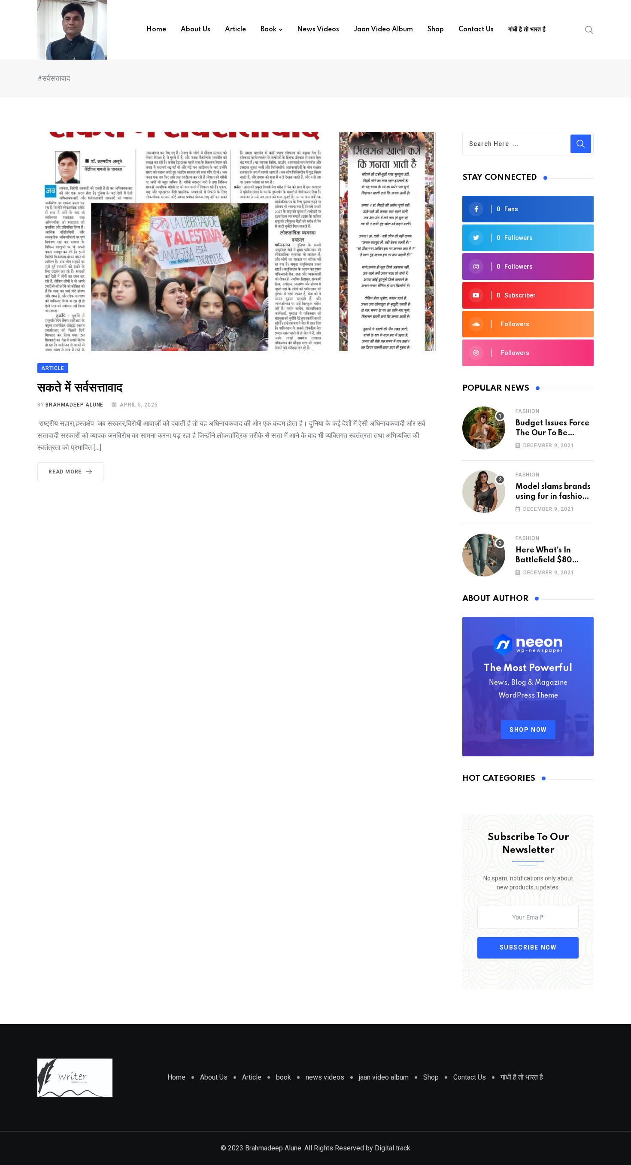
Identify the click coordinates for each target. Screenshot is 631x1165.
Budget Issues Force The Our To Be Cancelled (552, 432)
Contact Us (476, 29)
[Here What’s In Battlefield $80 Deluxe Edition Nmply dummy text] (483, 555)
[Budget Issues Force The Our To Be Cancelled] (483, 428)
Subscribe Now (528, 947)
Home (156, 29)
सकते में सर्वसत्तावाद (79, 387)
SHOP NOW (528, 729)
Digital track (391, 1148)
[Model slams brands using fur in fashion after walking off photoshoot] (483, 491)
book (268, 29)
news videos (318, 29)
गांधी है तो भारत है (527, 29)
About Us (195, 29)
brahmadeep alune (74, 405)
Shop (436, 29)
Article (235, 29)
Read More (65, 472)
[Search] (589, 29)
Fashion (528, 411)
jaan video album (383, 29)
